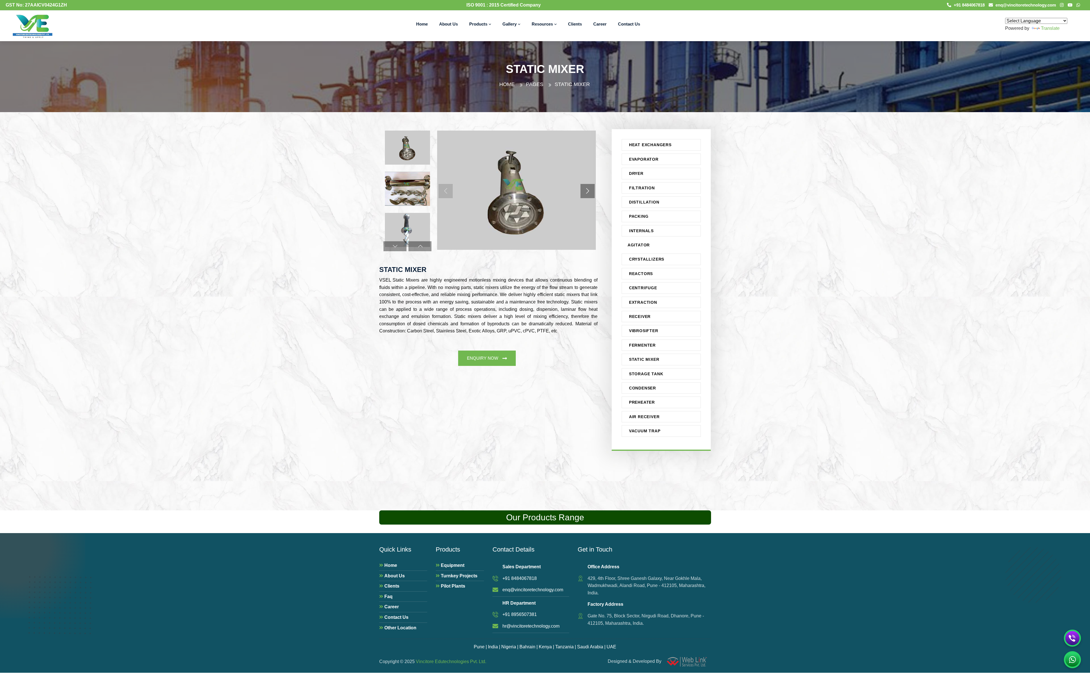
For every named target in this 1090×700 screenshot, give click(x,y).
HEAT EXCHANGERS (650, 144)
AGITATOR (639, 245)
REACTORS (641, 273)
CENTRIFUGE (643, 288)
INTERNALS (641, 231)
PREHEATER (642, 402)
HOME (507, 84)
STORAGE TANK (646, 374)
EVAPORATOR (644, 159)
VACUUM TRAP (645, 431)
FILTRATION (642, 188)
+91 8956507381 (519, 614)
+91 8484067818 (969, 5)
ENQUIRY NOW (482, 358)
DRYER (636, 173)
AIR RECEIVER (644, 416)
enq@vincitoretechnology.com (1025, 5)
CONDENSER (642, 388)
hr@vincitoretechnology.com (530, 626)
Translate (1050, 28)
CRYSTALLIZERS (646, 259)
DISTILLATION (644, 202)
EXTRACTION (643, 302)
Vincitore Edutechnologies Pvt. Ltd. (451, 661)
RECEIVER (640, 316)
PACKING (639, 216)
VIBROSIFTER (643, 330)
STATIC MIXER (644, 359)
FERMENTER (642, 345)
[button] (395, 246)
